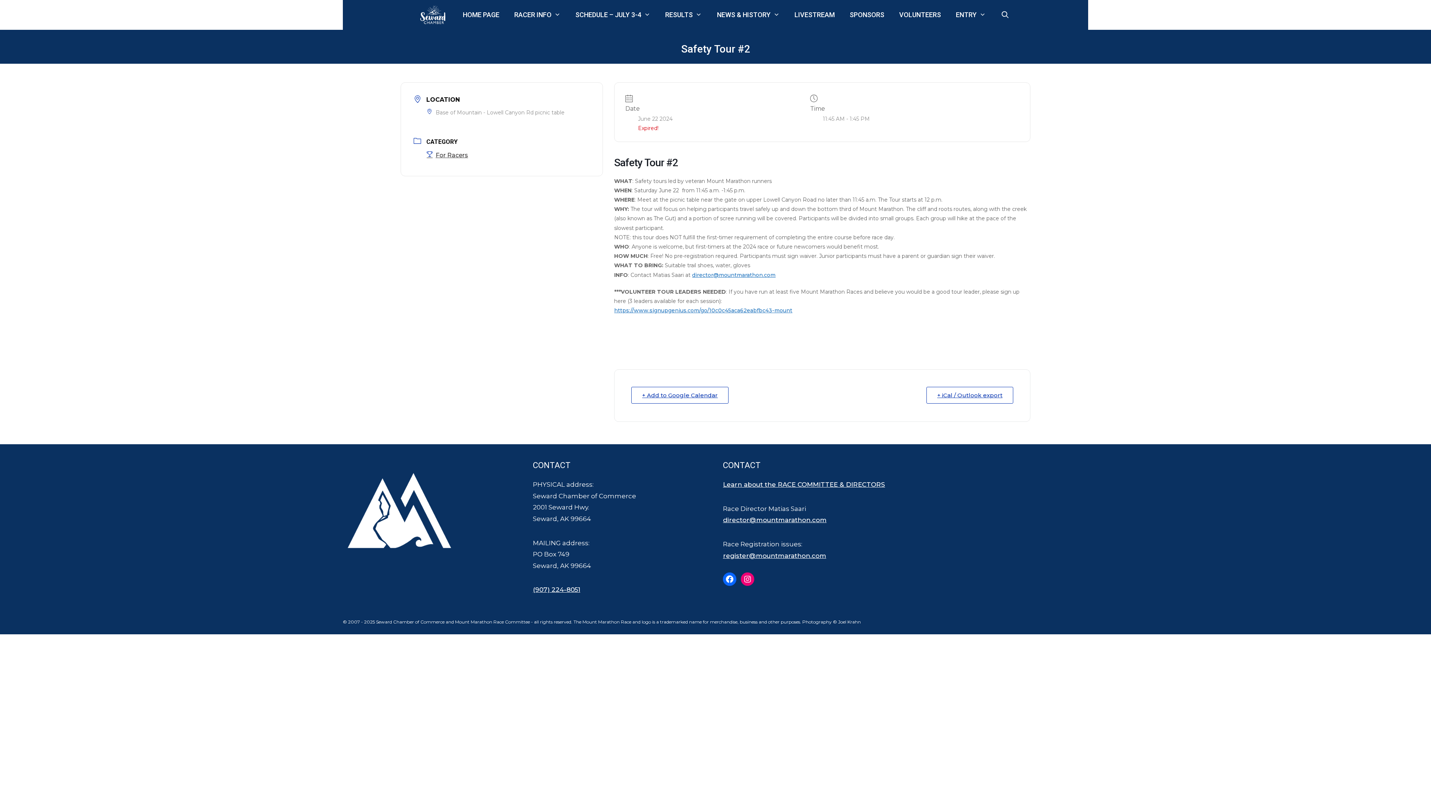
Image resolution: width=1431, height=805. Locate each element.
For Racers (452, 155)
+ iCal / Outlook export (969, 395)
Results (679, 15)
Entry (966, 15)
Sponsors (867, 15)
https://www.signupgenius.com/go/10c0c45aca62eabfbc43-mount (703, 310)
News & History (744, 15)
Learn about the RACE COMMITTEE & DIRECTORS (804, 484)
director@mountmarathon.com (733, 275)
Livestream (815, 15)
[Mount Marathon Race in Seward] (434, 15)
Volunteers (920, 15)
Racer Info (533, 15)
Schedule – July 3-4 (608, 15)
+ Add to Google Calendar (680, 395)
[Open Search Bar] (1005, 15)
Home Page (481, 15)
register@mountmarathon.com (774, 555)
